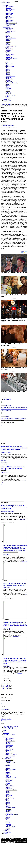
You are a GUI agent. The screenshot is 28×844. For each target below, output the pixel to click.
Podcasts (8, 10)
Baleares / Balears (11, 38)
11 (3, 685)
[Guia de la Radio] (5, 2)
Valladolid (8, 93)
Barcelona (8, 39)
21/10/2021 (4, 125)
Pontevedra (9, 78)
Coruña (8, 51)
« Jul (2, 691)
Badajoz (8, 36)
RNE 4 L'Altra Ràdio (8, 727)
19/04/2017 (4, 452)
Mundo (8, 12)
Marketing (8, 19)
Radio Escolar (9, 20)
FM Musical (6, 733)
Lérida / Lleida (10, 66)
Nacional (9, 452)
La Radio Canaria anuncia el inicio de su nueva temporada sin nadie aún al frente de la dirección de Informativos (15, 624)
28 (7, 688)
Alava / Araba (9, 28)
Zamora (8, 96)
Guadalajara (9, 57)
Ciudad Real (9, 49)
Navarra (8, 74)
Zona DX (8, 25)
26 (4, 688)
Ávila (7, 35)
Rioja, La (8, 80)
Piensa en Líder (7, 100)
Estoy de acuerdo (10, 842)
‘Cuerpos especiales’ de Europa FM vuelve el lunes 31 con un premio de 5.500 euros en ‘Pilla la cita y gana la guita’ (14, 661)
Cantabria (8, 44)
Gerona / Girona (10, 54)
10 (1, 685)
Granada (8, 55)
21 (7, 687)
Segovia (8, 84)
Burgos (8, 40)
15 (9, 685)
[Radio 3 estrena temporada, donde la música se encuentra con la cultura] (15, 579)
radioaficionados (10, 24)
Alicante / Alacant (10, 31)
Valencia (8, 92)
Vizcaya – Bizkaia (10, 95)
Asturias (8, 34)
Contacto (5, 102)
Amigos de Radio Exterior (9, 729)
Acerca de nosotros (5, 709)
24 (1, 688)
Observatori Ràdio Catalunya (10, 726)
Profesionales (9, 6)
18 (3, 687)
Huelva (8, 59)
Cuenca (8, 53)
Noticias (5, 5)
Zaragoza (8, 98)
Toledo (8, 91)
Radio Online (9, 13)
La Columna (6, 99)
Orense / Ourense (10, 76)
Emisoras (8, 8)
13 (6, 685)
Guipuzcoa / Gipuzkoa (11, 58)
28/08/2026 (6, 554)
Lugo (7, 68)
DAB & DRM (9, 14)
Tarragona (8, 88)
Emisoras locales (10, 9)
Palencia (8, 77)
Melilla (8, 72)
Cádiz (7, 43)
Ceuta (7, 47)
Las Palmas (9, 63)
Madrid (8, 69)
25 (3, 688)
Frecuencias (6, 27)
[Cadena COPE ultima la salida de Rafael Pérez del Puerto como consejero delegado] (4, 462)
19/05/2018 (4, 472)
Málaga (8, 70)
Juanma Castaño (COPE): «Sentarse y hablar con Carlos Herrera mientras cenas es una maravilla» (13, 506)
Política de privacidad (6, 719)
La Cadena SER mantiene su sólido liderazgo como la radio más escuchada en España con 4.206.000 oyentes (14, 447)
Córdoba (8, 50)
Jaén (7, 62)
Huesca (8, 61)
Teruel (7, 89)
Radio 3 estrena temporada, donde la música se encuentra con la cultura (14, 584)
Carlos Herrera (7, 398)
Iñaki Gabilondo (7, 399)
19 (4, 687)
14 (7, 685)
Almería (8, 32)
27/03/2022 (4, 511)
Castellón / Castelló (11, 46)
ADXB (4, 731)
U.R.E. (4, 730)
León (7, 65)
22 (9, 687)
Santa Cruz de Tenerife (12, 83)
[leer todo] (3, 460)
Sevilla (8, 85)
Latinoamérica (9, 17)
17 (1, 687)
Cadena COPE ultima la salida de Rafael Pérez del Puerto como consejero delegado (13, 468)
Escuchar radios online (9, 734)
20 (6, 687)
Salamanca (9, 81)
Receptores (9, 21)
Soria (7, 87)
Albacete (8, 29)
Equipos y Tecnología (11, 23)
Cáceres (8, 42)
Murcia (8, 73)
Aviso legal (3, 720)
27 (6, 688)
